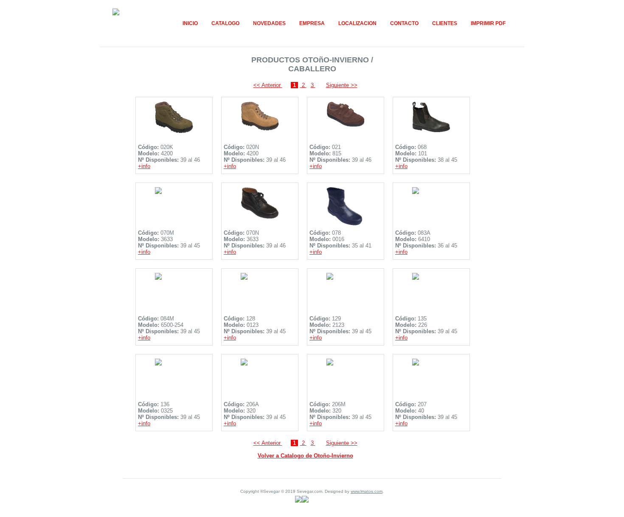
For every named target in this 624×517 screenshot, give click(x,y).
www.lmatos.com (366, 491)
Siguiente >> (341, 85)
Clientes (444, 23)
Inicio (190, 23)
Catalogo (225, 23)
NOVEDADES (269, 23)
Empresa (312, 23)
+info (144, 166)
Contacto (404, 23)
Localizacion (357, 23)
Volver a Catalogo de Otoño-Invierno (305, 455)
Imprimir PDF (488, 23)
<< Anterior (267, 85)
